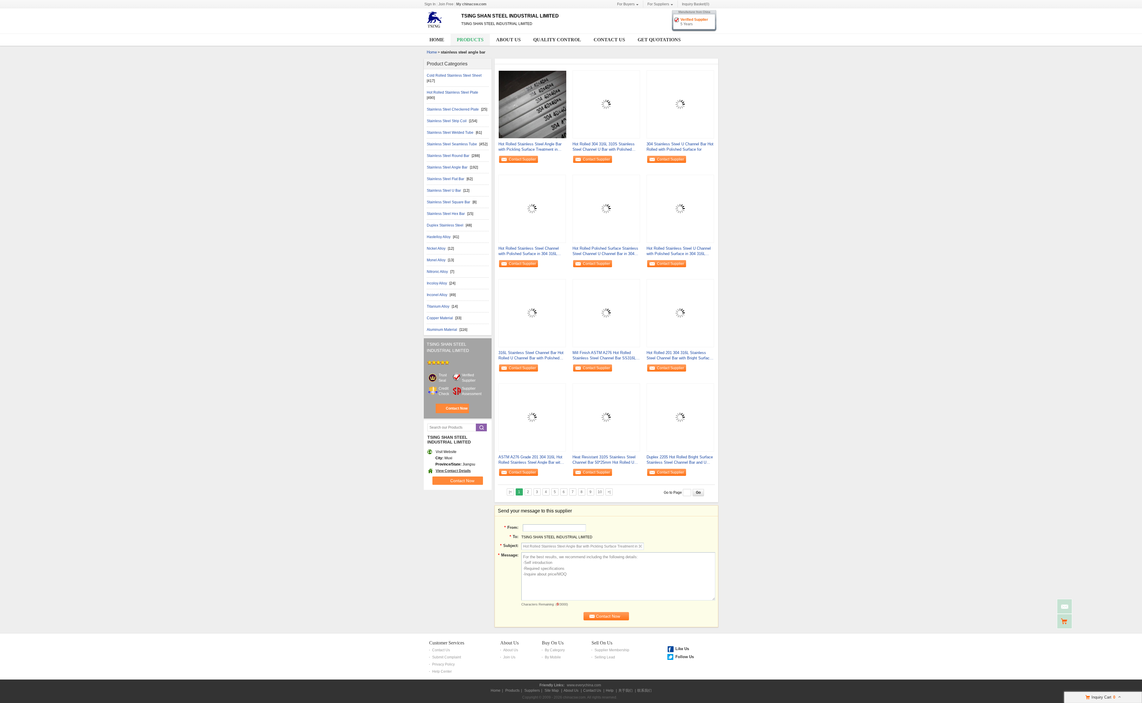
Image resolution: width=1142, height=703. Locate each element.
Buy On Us (553, 642)
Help (610, 690)
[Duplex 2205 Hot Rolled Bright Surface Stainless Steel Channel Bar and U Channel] (680, 417)
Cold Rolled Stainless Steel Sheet (454, 75)
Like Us (682, 649)
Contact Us (609, 39)
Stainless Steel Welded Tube (450, 132)
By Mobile (553, 657)
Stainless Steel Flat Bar (446, 179)
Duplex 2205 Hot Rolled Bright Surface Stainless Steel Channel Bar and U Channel (680, 460)
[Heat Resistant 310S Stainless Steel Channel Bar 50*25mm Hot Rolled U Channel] (606, 417)
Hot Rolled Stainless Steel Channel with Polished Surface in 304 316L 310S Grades (528, 251)
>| (609, 492)
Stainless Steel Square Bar (449, 202)
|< (510, 492)
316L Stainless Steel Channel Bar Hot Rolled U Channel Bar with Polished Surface (531, 355)
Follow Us (684, 657)
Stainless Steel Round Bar (448, 156)
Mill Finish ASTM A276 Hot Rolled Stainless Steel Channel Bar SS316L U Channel (606, 355)
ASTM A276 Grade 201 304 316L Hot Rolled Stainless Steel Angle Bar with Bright (530, 460)
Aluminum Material (442, 330)
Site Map (552, 690)
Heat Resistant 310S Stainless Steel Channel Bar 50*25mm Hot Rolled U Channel (604, 460)
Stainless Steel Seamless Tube (452, 144)
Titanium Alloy (438, 306)
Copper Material (440, 318)
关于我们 (625, 690)
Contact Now (457, 408)
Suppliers (532, 690)
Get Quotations (659, 39)
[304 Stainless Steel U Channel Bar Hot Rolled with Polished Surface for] (680, 104)
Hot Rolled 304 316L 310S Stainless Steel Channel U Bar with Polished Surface (603, 147)
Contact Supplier (522, 159)
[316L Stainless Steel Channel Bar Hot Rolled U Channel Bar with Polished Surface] (532, 313)
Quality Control (557, 39)
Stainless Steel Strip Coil (447, 121)
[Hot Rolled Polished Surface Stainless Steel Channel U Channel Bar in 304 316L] (606, 208)
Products (470, 39)
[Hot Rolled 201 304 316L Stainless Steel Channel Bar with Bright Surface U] (680, 313)
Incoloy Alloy (437, 283)
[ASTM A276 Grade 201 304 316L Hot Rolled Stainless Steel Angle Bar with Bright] (532, 417)
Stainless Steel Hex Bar (446, 214)
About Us (508, 39)
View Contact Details (453, 471)
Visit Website (446, 452)
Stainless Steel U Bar (444, 190)
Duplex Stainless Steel (445, 225)
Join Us (509, 657)
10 (600, 492)
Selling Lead (604, 657)
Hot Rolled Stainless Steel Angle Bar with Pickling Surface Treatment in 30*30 (529, 147)
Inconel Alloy (437, 295)
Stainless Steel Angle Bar (447, 167)
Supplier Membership (611, 650)
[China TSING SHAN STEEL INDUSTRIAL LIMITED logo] (440, 29)
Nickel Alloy (436, 248)
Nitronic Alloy (438, 272)
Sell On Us (602, 642)
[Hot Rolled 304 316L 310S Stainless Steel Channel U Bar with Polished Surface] (606, 104)
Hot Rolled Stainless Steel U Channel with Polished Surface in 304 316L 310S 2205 (679, 251)
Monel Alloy (436, 260)
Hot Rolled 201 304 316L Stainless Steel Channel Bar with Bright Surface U (679, 355)
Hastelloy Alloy (439, 237)
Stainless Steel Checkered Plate (453, 109)
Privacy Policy (443, 664)
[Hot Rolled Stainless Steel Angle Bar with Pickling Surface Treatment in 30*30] (532, 104)
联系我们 (644, 690)
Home (436, 39)
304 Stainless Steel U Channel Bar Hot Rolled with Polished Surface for (680, 147)
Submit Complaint (446, 657)
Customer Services (446, 642)
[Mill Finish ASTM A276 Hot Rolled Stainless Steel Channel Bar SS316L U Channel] (606, 313)
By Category (555, 650)
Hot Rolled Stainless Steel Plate (452, 92)
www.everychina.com (584, 685)
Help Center (442, 671)
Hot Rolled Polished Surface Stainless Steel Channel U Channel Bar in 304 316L (605, 251)
